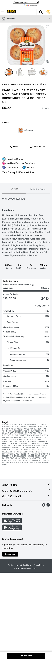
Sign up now (10, 554)
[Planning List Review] (48, 13)
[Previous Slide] (5, 72)
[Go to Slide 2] (20, 72)
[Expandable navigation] (3, 12)
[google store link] (12, 530)
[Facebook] (43, 506)
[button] (40, 12)
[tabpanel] (26, 298)
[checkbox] (47, 26)
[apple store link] (12, 523)
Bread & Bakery (9, 84)
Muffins (40, 84)
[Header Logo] (11, 12)
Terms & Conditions (23, 565)
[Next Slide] (46, 72)
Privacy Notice (39, 565)
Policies (10, 565)
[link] (38, 147)
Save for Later (40, 147)
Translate (33, 6)
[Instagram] (48, 506)
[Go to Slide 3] (31, 72)
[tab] (14, 189)
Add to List (26, 656)
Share (15, 147)
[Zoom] (47, 62)
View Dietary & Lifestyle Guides (18, 173)
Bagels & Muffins (26, 84)
